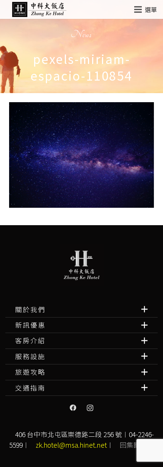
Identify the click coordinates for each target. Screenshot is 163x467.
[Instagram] (90, 408)
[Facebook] (73, 408)
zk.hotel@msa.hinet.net (71, 445)
